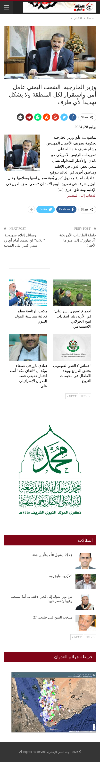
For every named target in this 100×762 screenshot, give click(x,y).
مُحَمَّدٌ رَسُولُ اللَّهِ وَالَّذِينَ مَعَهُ (52, 555)
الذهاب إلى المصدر (81, 195)
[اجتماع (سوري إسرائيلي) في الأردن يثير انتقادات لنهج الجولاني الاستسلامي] (72, 292)
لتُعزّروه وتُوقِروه (60, 576)
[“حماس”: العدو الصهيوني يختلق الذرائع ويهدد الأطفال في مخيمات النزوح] (72, 347)
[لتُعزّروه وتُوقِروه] (85, 581)
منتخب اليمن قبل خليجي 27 (52, 617)
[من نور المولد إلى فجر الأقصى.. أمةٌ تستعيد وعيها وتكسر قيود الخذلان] (85, 602)
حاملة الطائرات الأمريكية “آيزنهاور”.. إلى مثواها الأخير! (77, 240)
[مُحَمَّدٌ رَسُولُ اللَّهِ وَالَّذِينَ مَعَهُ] (85, 561)
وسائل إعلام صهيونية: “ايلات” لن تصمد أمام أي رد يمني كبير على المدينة (24, 240)
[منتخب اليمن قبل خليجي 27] (85, 623)
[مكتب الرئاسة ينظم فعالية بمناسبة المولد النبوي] (28, 292)
